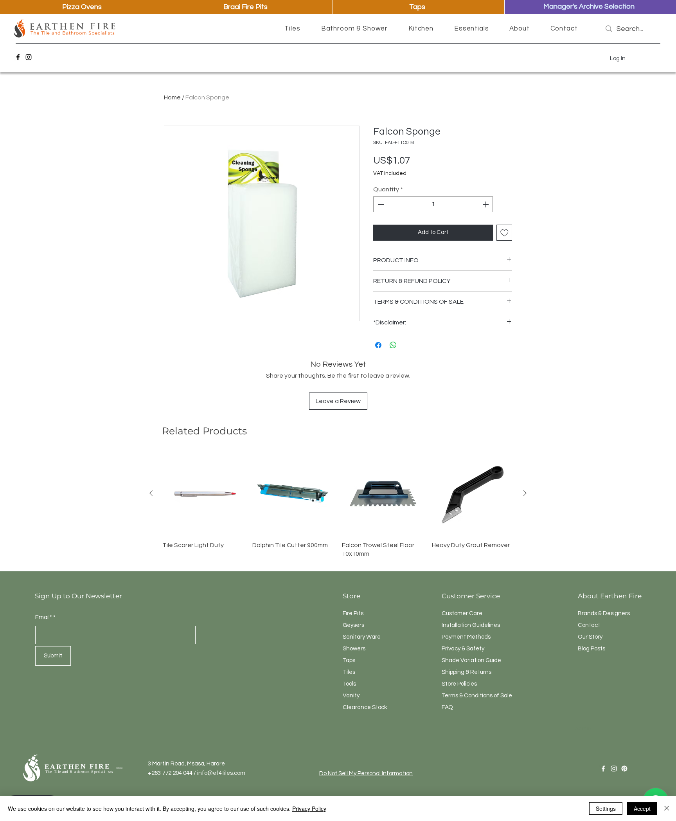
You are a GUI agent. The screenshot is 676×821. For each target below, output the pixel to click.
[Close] (666, 808)
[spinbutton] (433, 204)
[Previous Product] (151, 493)
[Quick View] (203, 493)
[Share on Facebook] (378, 345)
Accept (642, 808)
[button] (292, 28)
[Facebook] (18, 57)
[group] (338, 505)
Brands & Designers (604, 613)
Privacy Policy (309, 808)
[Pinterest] (624, 768)
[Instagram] (28, 57)
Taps (349, 660)
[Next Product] (525, 493)
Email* (43, 617)
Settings (606, 808)
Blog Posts (591, 649)
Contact (589, 625)
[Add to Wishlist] (504, 233)
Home (172, 97)
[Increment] (486, 204)
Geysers (353, 625)
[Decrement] (379, 204)
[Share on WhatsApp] (393, 345)
